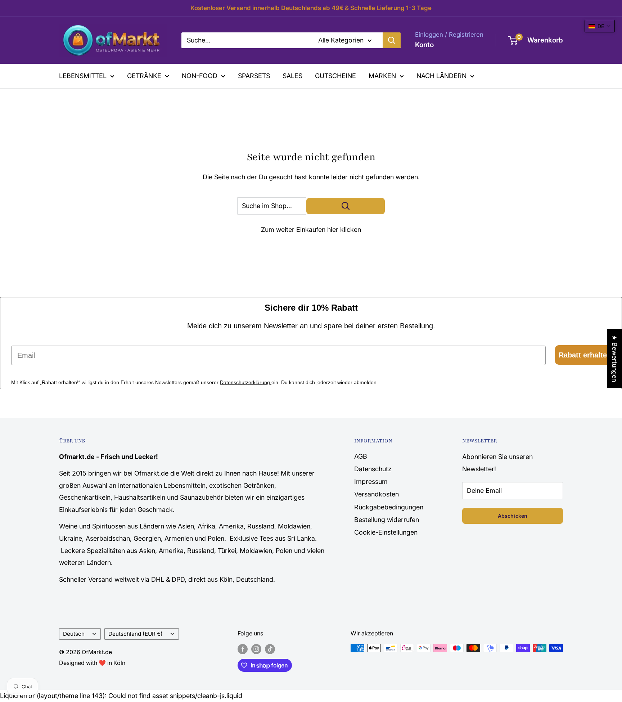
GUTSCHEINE (335, 76)
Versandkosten (376, 494)
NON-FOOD (199, 76)
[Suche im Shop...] (345, 206)
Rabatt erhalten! (586, 355)
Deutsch (74, 633)
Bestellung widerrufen (386, 519)
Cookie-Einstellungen (386, 532)
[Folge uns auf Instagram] (256, 649)
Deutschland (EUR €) (135, 633)
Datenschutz (373, 469)
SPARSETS (254, 76)
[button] (599, 26)
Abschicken (512, 516)
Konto (424, 45)
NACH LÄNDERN (441, 76)
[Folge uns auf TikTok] (270, 649)
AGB (360, 456)
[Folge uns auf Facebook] (243, 649)
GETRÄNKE (144, 76)
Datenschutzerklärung (245, 382)
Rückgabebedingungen (388, 507)
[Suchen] (392, 40)
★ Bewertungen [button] (614, 358)
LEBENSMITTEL (83, 76)
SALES (292, 76)
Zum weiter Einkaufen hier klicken (311, 229)
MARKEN (382, 76)
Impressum (371, 481)
